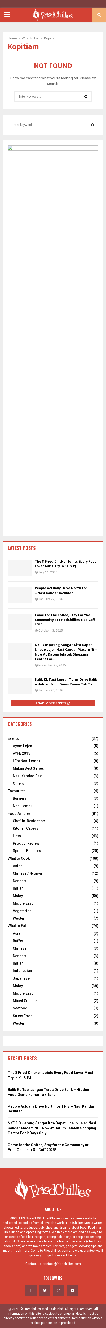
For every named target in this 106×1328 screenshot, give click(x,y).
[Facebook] (31, 1290)
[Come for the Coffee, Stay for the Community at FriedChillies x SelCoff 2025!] (20, 622)
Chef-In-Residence (29, 821)
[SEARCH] (92, 125)
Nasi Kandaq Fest (27, 776)
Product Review (26, 843)
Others (18, 783)
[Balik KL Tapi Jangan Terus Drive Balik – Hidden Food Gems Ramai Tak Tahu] (20, 686)
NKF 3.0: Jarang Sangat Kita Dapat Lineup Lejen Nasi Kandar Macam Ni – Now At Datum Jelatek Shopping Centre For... (66, 652)
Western (20, 918)
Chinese (19, 948)
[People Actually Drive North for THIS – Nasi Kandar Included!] (20, 595)
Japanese (21, 978)
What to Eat (17, 926)
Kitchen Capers (25, 828)
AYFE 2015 (21, 753)
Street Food (23, 1016)
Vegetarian (22, 911)
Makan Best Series (28, 768)
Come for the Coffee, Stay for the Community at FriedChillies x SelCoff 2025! (65, 619)
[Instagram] (58, 1290)
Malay (18, 896)
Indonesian (22, 971)
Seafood (20, 1008)
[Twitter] (44, 1290)
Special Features (27, 851)
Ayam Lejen (22, 746)
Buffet (18, 941)
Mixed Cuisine (25, 1001)
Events (13, 738)
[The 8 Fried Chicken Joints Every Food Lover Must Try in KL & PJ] (20, 568)
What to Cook (19, 858)
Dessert (19, 881)
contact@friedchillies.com (62, 1264)
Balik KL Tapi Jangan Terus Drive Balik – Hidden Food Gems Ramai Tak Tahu (66, 682)
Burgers (20, 798)
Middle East (23, 903)
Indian (18, 888)
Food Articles (19, 813)
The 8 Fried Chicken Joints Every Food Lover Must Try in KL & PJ (66, 563)
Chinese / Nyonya (27, 873)
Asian (17, 866)
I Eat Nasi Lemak (26, 761)
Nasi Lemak (22, 806)
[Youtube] (72, 1290)
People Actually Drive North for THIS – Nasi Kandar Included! (65, 590)
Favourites (17, 791)
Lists (17, 836)
